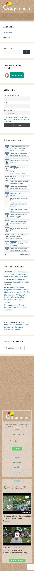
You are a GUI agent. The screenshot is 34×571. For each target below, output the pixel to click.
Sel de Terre (7, 33)
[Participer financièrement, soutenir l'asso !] (14, 78)
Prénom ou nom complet (12, 95)
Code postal (8, 110)
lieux (27, 325)
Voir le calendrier (24, 254)
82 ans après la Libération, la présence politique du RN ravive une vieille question (16, 274)
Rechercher (8, 48)
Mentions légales (17, 472)
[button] (3, 16)
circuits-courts (17, 327)
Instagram (17, 462)
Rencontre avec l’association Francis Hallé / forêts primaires (16, 282)
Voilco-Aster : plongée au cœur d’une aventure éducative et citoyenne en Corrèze (17, 289)
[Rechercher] (26, 52)
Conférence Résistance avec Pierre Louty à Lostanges (15, 307)
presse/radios (18, 325)
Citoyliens (7, 295)
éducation (7, 325)
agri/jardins (16, 329)
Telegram (17, 457)
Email (5, 102)
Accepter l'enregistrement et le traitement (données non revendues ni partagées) (17, 119)
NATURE (7, 329)
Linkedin (17, 467)
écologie (7, 327)
